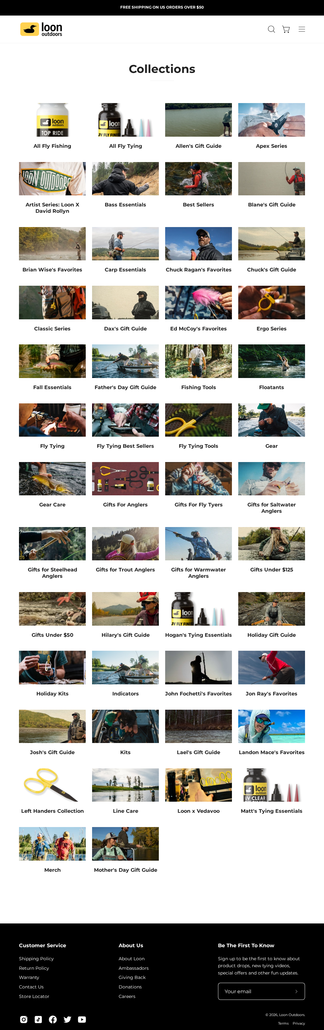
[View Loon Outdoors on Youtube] (82, 1019)
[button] (270, 29)
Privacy (299, 1023)
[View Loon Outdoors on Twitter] (67, 1019)
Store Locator (34, 996)
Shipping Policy (36, 959)
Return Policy (34, 968)
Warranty (29, 977)
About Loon (132, 959)
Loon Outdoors (291, 1015)
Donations (130, 987)
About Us (131, 945)
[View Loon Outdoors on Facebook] (53, 1019)
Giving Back (132, 977)
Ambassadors (134, 968)
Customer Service (42, 945)
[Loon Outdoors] (41, 29)
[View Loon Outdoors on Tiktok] (38, 1019)
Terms (283, 1023)
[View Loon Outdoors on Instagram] (23, 1019)
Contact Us (31, 987)
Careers (127, 996)
